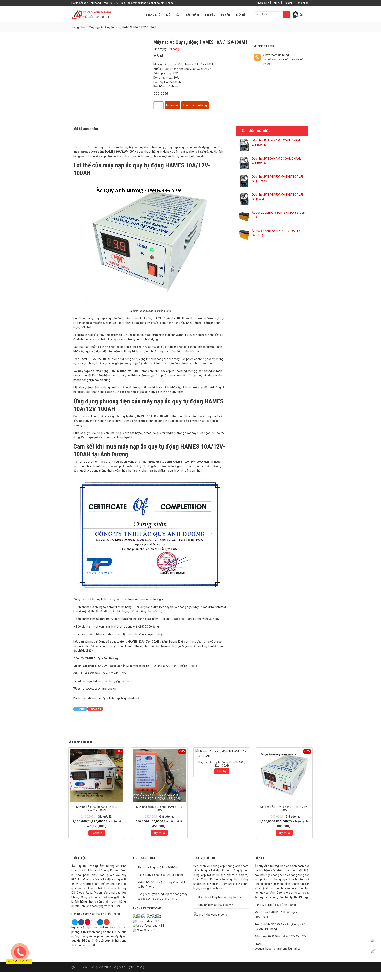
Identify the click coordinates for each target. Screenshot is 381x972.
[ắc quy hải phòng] (91, 14)
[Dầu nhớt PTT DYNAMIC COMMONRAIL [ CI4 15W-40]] (244, 144)
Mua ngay (172, 105)
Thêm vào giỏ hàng (195, 105)
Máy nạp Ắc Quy (98, 698)
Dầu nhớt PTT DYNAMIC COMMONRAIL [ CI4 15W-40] (277, 142)
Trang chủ (153, 14)
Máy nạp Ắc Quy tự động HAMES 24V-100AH (284, 808)
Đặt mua (96, 833)
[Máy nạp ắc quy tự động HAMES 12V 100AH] (159, 775)
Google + (96, 709)
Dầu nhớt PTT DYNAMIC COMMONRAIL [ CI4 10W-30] (277, 160)
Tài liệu (277, 2)
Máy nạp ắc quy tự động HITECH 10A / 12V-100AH (222, 764)
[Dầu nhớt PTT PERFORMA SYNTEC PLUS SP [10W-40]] (244, 180)
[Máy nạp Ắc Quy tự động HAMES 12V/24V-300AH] (96, 775)
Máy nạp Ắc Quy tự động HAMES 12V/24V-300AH (96, 808)
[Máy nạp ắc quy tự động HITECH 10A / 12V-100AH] (221, 753)
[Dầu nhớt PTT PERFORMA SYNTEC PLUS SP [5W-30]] (244, 198)
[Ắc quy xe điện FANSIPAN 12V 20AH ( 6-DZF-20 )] (244, 234)
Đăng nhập (302, 2)
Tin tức (210, 14)
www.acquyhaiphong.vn (101, 688)
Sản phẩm (192, 14)
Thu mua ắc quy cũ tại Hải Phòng (158, 867)
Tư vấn (225, 14)
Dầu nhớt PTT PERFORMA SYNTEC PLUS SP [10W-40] (278, 179)
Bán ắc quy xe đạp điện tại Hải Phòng (161, 874)
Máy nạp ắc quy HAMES (124, 698)
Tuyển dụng (262, 2)
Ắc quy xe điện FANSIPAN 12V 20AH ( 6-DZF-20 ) (277, 233)
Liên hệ (241, 14)
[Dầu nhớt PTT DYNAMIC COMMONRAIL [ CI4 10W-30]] (244, 162)
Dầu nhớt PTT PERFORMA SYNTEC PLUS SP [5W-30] (278, 197)
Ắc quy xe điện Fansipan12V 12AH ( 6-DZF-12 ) (279, 215)
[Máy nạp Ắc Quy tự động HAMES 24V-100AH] (284, 775)
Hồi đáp (288, 2)
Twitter (81, 709)
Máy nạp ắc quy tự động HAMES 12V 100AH (159, 808)
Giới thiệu (173, 14)
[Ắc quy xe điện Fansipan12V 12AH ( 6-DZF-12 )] (244, 216)
